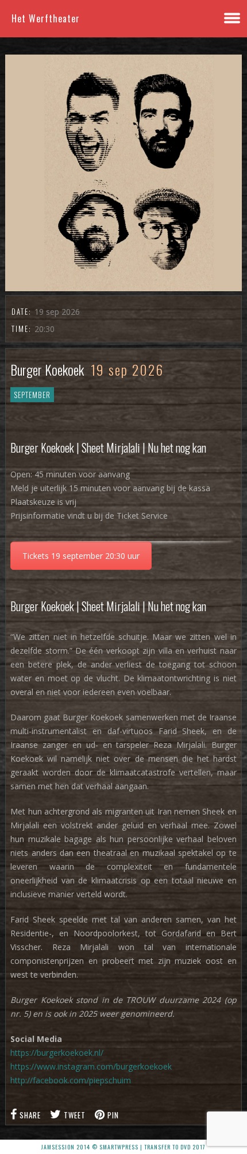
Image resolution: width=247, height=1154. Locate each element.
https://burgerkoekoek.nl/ (56, 1052)
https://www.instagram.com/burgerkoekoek (91, 1066)
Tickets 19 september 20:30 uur (81, 555)
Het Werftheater (45, 18)
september (32, 394)
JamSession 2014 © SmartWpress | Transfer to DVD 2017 (123, 1147)
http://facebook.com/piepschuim (70, 1080)
